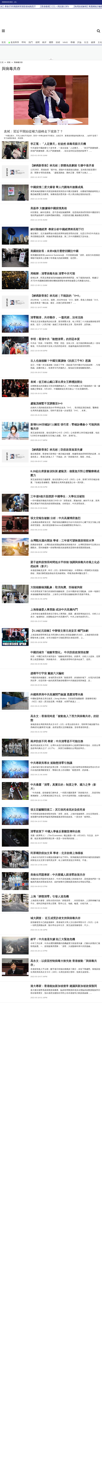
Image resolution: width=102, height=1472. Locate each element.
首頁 (3, 42)
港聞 (37, 42)
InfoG (65, 42)
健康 (93, 42)
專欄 (72, 42)
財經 (58, 42)
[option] (51, 100)
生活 (86, 42)
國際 (51, 42)
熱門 (30, 42)
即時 (24, 42)
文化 (100, 42)
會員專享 (15, 42)
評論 (79, 42)
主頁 (1, 62)
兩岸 (44, 42)
